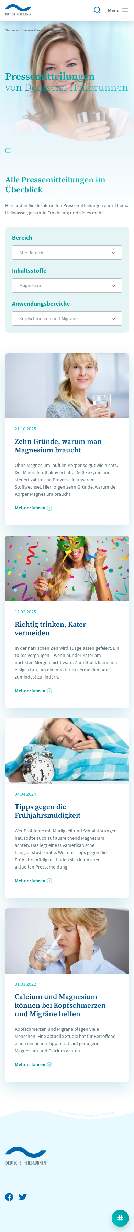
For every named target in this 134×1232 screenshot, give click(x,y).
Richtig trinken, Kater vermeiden (50, 629)
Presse (26, 30)
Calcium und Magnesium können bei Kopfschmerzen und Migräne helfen (60, 1006)
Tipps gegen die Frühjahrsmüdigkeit (47, 811)
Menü (114, 10)
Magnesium (31, 285)
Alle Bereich (31, 252)
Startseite (11, 30)
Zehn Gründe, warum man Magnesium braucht (58, 446)
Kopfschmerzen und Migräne (48, 318)
